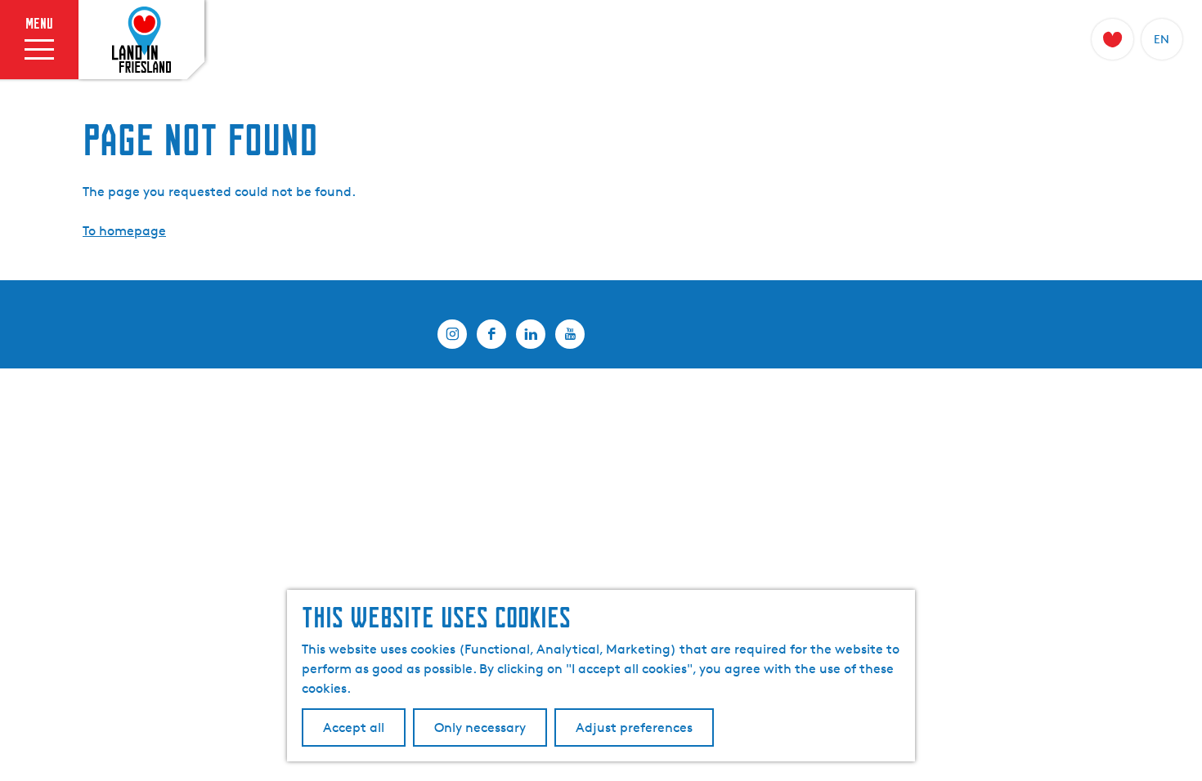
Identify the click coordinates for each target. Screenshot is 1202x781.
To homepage (124, 231)
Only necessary (480, 727)
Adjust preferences (634, 727)
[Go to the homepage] (141, 40)
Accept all (353, 727)
